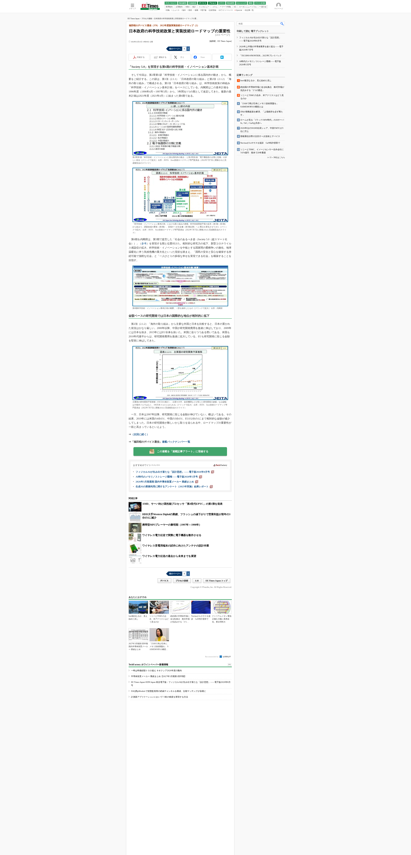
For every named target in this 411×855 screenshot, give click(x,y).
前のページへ (175, 49)
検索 (282, 23)
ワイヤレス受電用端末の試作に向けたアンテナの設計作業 (175, 545)
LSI (197, 580)
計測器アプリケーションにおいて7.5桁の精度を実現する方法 (159, 697)
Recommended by (212, 657)
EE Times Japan (134, 18)
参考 (144, 243)
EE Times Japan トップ (216, 580)
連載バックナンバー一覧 (176, 441)
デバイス (164, 580)
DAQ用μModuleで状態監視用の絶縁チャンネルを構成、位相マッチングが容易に (168, 691)
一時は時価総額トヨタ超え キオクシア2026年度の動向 (156, 670)
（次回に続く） (140, 434)
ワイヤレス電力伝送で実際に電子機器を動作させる (171, 535)
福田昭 (213, 41)
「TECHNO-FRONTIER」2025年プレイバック (260, 55)
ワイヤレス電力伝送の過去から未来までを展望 (169, 556)
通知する (162, 57)
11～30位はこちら (277, 157)
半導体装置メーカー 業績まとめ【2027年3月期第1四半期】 (158, 676)
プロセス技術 (146, 18)
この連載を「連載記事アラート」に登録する (182, 451)
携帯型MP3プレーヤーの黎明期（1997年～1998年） (171, 524)
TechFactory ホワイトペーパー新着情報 (148, 664)
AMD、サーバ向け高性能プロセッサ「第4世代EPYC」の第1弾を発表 (182, 503)
